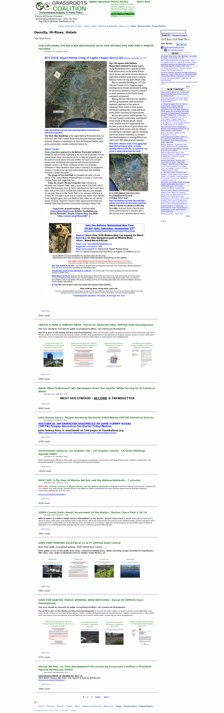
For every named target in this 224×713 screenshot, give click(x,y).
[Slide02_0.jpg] (83, 367)
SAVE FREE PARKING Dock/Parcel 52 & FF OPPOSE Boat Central (79, 542)
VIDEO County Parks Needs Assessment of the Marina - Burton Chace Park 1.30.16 (92, 512)
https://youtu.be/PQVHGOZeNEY (51, 494)
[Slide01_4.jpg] (58, 645)
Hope (133, 26)
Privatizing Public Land (122, 9)
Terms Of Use (53, 710)
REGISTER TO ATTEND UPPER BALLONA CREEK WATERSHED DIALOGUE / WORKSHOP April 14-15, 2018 (175, 184)
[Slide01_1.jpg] (53, 367)
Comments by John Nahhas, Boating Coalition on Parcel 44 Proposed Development (142, 345)
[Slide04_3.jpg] (130, 579)
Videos (87, 26)
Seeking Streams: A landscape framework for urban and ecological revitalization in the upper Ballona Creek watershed (174, 208)
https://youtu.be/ (51, 680)
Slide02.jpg (52, 559)
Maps (94, 26)
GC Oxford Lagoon (175, 50)
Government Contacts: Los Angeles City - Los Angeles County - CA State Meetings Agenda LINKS (174, 168)
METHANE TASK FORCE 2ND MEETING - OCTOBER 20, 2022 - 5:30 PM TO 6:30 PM (179, 57)
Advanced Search (179, 35)
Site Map (73, 710)
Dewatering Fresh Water (122, 11)
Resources (124, 26)
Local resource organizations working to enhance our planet (174, 149)
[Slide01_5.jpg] (78, 579)
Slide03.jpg (104, 559)
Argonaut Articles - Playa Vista (172, 214)
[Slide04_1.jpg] (142, 645)
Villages (114, 16)
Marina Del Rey (119, 2)
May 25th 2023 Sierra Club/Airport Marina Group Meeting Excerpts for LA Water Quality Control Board (175, 128)
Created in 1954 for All (122, 4)
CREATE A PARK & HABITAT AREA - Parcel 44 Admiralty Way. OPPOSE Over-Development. (96, 324)
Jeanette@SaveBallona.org (48, 19)
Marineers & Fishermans (126, 16)
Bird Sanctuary (130, 7)
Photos (78, 26)
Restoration (144, 26)
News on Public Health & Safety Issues (175, 190)
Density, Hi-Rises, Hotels (123, 14)
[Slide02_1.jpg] (90, 645)
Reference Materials (108, 26)
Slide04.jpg (130, 559)
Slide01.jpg (78, 559)
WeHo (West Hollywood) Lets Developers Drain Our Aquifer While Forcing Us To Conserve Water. (179, 61)
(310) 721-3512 (70, 19)
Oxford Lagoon (118, 7)
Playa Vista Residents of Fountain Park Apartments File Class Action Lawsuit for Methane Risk (175, 94)
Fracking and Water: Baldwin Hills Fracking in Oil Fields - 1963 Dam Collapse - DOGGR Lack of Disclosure (174, 162)
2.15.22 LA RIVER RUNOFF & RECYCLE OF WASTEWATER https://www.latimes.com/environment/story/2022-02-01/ (179, 81)
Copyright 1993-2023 (41, 710)
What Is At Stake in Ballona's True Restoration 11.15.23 (173, 134)
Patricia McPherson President (48, 16)
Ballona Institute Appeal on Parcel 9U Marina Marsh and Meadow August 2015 (142, 624)
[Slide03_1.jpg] (114, 645)
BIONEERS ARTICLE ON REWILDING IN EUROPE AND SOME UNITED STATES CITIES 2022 (178, 65)
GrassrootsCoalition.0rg (174, 47)
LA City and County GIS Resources (173, 172)
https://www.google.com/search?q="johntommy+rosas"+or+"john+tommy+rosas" (77, 433)
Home (61, 26)
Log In (163, 221)
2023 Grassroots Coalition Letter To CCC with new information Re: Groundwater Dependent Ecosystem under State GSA (174, 139)
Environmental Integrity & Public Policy (61, 12)
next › (98, 697)
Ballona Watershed (99, 2)
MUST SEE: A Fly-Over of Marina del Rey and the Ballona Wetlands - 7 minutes (89, 480)
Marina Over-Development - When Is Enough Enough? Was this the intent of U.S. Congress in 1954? (58, 624)
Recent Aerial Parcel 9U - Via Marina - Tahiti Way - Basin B (90, 625)
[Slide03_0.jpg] (113, 367)
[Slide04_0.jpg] (142, 367)
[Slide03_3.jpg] (104, 579)
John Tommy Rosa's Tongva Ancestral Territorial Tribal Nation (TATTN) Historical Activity (96, 417)
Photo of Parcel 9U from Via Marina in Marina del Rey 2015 (114, 625)
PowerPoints (159, 26)
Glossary (69, 26)
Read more (45, 311)
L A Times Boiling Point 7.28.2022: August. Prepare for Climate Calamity (176, 69)
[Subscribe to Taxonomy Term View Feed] (35, 702)
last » (106, 697)
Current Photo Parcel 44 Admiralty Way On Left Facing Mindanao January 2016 (53, 345)
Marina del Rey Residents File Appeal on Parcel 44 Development (113, 345)
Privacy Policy (63, 710)
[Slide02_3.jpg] (52, 579)
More (188, 86)
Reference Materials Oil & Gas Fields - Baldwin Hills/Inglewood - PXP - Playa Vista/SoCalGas (175, 100)
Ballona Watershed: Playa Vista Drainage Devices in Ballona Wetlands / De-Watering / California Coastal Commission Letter (175, 155)
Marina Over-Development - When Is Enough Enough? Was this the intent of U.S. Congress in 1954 (84, 345)
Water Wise (143, 2)
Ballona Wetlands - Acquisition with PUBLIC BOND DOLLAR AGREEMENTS (174, 145)
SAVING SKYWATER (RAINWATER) (173, 188)
